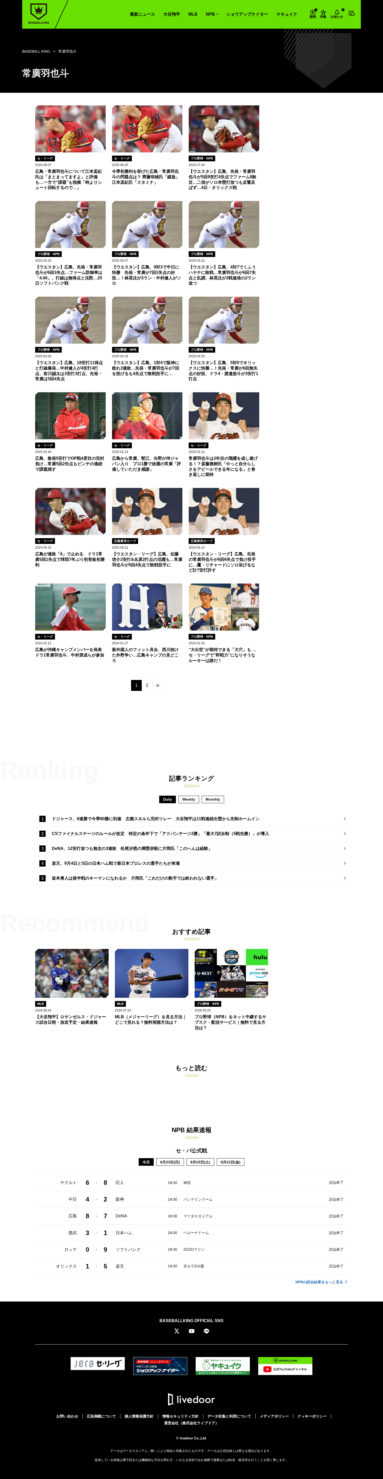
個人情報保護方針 (139, 1416)
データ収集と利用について (229, 1416)
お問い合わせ (67, 1416)
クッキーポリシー (312, 1416)
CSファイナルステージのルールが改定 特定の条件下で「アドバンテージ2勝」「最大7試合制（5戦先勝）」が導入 (160, 833)
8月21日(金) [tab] (230, 1162)
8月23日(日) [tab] (170, 1162)
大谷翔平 (171, 14)
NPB (210, 14)
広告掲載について (101, 1416)
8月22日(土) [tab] (200, 1162)
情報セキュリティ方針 (180, 1416)
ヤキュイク (286, 14)
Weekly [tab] (188, 799)
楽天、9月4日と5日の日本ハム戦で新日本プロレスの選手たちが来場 (116, 863)
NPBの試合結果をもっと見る (319, 1282)
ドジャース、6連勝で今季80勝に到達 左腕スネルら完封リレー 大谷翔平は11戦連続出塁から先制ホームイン (156, 819)
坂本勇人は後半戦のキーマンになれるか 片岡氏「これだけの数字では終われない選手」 (135, 878)
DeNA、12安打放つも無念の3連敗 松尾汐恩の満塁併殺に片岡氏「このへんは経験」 (132, 848)
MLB (192, 14)
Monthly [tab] (213, 799)
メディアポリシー (274, 1416)
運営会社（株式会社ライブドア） (191, 1423)
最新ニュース (142, 14)
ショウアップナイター (247, 14)
